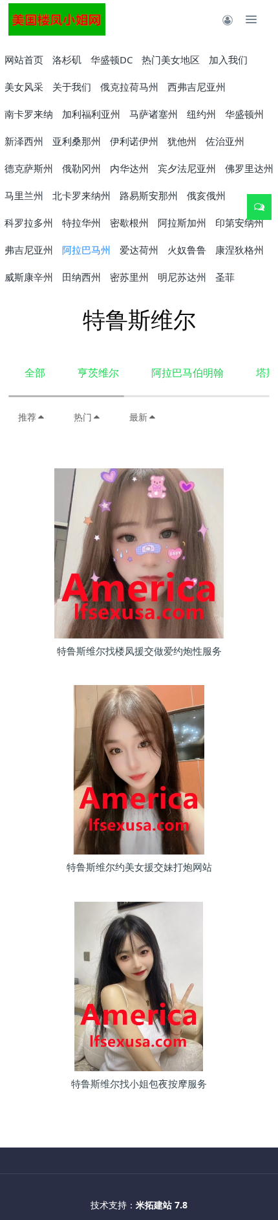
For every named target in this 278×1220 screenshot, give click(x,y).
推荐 (27, 417)
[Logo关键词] (56, 19)
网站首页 (24, 59)
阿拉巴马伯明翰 (187, 372)
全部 (35, 372)
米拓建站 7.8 (161, 1205)
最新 (138, 417)
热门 (83, 417)
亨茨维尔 (98, 372)
